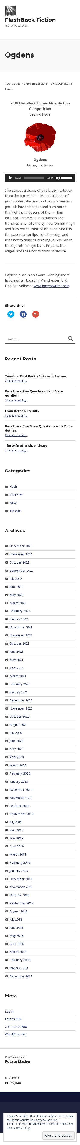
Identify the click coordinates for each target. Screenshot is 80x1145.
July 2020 (16, 733)
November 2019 (21, 798)
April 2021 (17, 668)
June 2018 (16, 927)
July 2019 (16, 822)
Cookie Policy (22, 1127)
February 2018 (20, 960)
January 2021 (19, 692)
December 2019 (21, 790)
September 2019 (21, 814)
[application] (40, 178)
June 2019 (16, 830)
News (13, 503)
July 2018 (16, 919)
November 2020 (21, 708)
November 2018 (21, 887)
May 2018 (16, 936)
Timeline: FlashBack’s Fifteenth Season (35, 376)
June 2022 (16, 587)
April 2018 (17, 944)
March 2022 (18, 603)
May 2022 (16, 595)
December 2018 (21, 879)
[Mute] (58, 178)
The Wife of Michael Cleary (26, 446)
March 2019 (18, 854)
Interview (16, 495)
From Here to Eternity (22, 411)
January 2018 (19, 968)
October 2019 (19, 806)
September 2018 (21, 903)
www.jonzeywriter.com (51, 285)
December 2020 (21, 700)
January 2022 (19, 619)
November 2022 (21, 554)
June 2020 (16, 741)
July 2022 (16, 579)
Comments (16, 1027)
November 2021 (21, 635)
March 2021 (18, 676)
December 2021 (21, 627)
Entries (13, 1019)
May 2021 (16, 660)
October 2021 (19, 643)
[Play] (10, 178)
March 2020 (18, 765)
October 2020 (19, 716)
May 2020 (16, 749)
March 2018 (18, 952)
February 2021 (20, 684)
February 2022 (20, 611)
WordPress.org (15, 1034)
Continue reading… (16, 380)
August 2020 (18, 725)
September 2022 (21, 570)
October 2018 (19, 895)
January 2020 (19, 781)
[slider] (67, 177)
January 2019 (19, 871)
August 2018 (18, 911)
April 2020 (17, 757)
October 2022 (19, 562)
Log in (9, 1011)
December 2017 (21, 976)
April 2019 (17, 846)
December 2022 (21, 546)
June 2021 (16, 651)
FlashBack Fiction (30, 19)
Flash (8, 89)
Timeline (16, 511)
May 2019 (16, 838)
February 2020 (20, 773)
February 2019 (20, 862)
